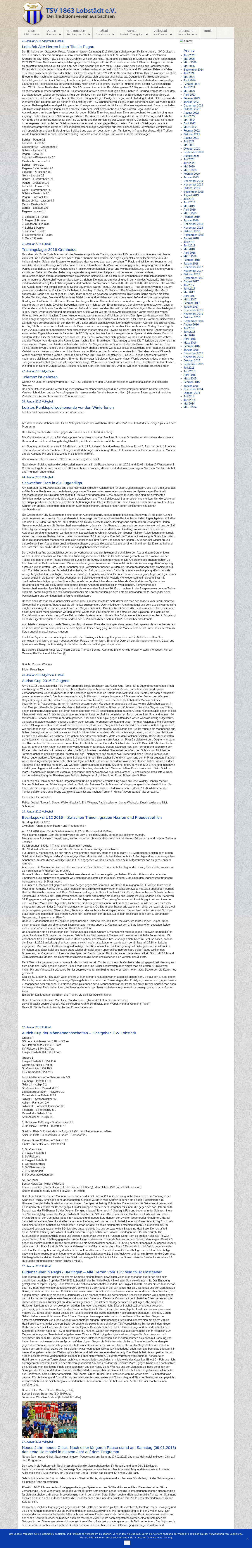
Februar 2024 (192, 83)
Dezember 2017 (193, 267)
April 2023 (190, 94)
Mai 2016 (189, 335)
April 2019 (190, 209)
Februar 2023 (192, 98)
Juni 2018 (189, 245)
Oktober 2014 (192, 392)
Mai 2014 (189, 403)
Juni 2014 (189, 400)
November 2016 (193, 313)
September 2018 (193, 234)
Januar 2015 (191, 385)
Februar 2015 (192, 382)
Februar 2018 (192, 259)
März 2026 (190, 62)
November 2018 (193, 227)
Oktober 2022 (192, 109)
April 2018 (190, 252)
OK (127, 1542)
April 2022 (190, 123)
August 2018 (191, 238)
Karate (131, 32)
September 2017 (193, 277)
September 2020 (193, 152)
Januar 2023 (191, 101)
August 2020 (191, 155)
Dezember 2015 (193, 353)
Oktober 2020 (192, 148)
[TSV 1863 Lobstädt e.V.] (126, 13)
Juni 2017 (189, 288)
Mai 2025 (189, 65)
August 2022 (191, 112)
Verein (51, 32)
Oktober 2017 (192, 274)
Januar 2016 (191, 349)
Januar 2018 (191, 263)
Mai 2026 (189, 58)
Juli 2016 (189, 328)
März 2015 (190, 378)
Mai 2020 (189, 166)
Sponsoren (187, 32)
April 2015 (190, 374)
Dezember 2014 (193, 389)
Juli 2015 (189, 367)
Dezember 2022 (193, 105)
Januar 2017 (191, 306)
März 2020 (190, 170)
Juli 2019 (189, 198)
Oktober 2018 (192, 231)
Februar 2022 (192, 130)
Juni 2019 (189, 202)
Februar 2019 (192, 216)
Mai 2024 (189, 76)
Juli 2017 (189, 285)
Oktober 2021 (192, 134)
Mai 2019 (189, 206)
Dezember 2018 (193, 223)
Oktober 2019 (192, 188)
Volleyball (160, 32)
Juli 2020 (189, 159)
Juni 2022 (189, 116)
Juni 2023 (189, 87)
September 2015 (193, 364)
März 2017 (190, 299)
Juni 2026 (189, 55)
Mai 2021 (189, 144)
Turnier (208, 31)
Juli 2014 (189, 396)
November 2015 (193, 356)
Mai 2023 (189, 91)
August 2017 (191, 281)
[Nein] (247, 1538)
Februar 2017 (192, 302)
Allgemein (48, 40)
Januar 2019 (191, 220)
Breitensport (76, 32)
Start (32, 32)
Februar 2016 (192, 346)
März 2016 (190, 342)
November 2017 (193, 270)
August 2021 (191, 137)
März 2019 (190, 213)
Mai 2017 (189, 292)
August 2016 (191, 324)
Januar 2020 (191, 177)
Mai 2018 (189, 249)
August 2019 (191, 195)
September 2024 (193, 69)
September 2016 (193, 321)
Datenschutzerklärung (159, 1537)
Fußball (103, 32)
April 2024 (190, 80)
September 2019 (193, 191)
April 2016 (190, 338)
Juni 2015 (189, 371)
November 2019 (193, 184)
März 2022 (190, 127)
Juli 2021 (189, 141)
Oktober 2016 (192, 317)
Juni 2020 (189, 162)
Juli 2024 (189, 73)
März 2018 (190, 256)
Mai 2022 (189, 119)
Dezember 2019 (193, 180)
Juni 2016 (189, 331)
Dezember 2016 (193, 310)
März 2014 (190, 407)
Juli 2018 (189, 242)
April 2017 (190, 295)
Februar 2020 (192, 173)
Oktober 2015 (192, 360)
